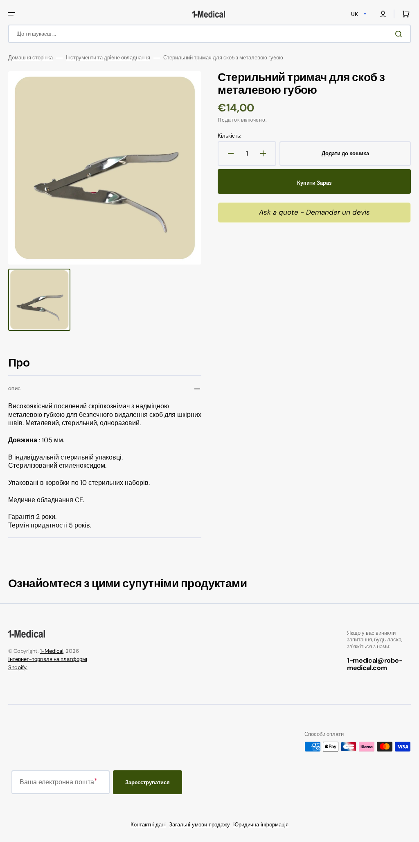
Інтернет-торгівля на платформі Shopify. (47, 663)
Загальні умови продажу (199, 824)
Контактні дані (148, 824)
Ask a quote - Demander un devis (314, 212)
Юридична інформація (260, 824)
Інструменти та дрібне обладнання (108, 57)
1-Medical (51, 650)
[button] (11, 14)
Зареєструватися (147, 782)
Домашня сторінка (30, 57)
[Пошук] (400, 34)
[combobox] (209, 34)
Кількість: (229, 136)
